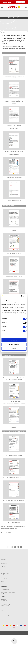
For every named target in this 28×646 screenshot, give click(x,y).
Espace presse (3, 564)
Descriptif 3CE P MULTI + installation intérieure (14, 477)
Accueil (2, 32)
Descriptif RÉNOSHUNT (14, 522)
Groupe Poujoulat (3, 566)
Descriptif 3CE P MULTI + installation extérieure (14, 500)
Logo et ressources (4, 563)
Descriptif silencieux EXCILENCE (14, 276)
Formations (2, 593)
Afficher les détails (19, 336)
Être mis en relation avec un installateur (7, 571)
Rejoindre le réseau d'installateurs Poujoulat (8, 590)
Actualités (2, 558)
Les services (6, 32)
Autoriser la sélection (14, 344)
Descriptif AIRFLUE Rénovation (14, 253)
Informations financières (5, 562)
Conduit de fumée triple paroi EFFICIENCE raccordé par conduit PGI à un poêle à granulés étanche (14, 127)
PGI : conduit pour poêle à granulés (14, 177)
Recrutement (3, 560)
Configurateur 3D (3, 582)
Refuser (14, 348)
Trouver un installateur (20, 2)
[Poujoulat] (14, 7)
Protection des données (4, 600)
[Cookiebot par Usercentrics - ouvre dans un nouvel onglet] (21, 296)
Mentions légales (3, 599)
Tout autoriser (14, 340)
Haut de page (14, 641)
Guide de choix (3, 580)
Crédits (2, 601)
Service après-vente (4, 578)
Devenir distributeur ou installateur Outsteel (8, 592)
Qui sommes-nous (4, 556)
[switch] (25, 323)
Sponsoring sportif (4, 559)
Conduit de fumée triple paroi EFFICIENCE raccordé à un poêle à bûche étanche (14, 101)
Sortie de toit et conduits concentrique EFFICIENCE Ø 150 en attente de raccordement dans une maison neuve (14, 153)
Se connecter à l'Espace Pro (5, 589)
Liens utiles (2, 581)
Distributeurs (3, 574)
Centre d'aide (3, 577)
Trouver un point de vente (5, 573)
